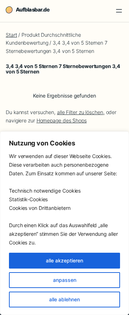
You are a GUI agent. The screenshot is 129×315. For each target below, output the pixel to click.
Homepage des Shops (62, 120)
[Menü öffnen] (119, 10)
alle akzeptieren (64, 260)
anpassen (64, 280)
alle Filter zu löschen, (81, 112)
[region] (64, 223)
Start (11, 35)
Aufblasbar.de (32, 9)
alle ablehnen (64, 299)
